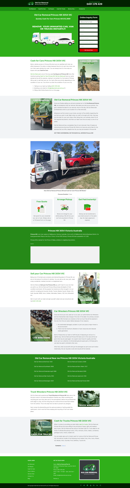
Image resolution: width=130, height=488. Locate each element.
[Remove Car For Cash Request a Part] (89, 22)
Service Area (71, 9)
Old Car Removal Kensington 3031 (44, 381)
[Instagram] (100, 485)
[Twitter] (84, 485)
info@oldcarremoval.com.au (56, 88)
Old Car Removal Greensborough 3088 (45, 371)
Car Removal (32, 9)
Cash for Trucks (61, 9)
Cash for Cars (42, 9)
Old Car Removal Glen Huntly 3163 (44, 376)
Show (63, 445)
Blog (29, 478)
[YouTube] (90, 485)
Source (32, 243)
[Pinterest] (87, 485)
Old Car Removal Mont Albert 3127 (77, 366)
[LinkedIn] (97, 485)
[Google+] (93, 485)
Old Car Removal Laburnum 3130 (77, 376)
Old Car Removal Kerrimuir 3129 (43, 361)
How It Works (31, 471)
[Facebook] (80, 485)
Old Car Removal (41, 3)
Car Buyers (51, 9)
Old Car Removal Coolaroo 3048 (77, 361)
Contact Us (82, 9)
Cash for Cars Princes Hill (47, 76)
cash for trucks (83, 424)
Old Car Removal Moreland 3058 (77, 371)
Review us (56, 478)
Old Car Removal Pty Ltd (42, 485)
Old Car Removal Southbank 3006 (44, 366)
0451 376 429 (94, 4)
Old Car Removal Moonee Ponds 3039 (78, 381)
